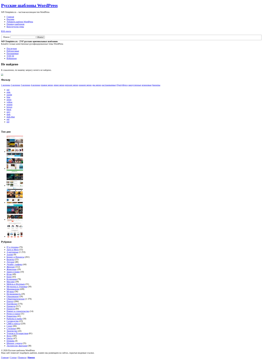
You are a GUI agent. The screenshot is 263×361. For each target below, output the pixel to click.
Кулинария (12, 279)
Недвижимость (14, 294)
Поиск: (6, 37)
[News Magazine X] (15, 151)
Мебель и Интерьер (16, 284)
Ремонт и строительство (18, 311)
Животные (12, 269)
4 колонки (35, 85)
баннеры (156, 85)
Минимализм (13, 289)
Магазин (11, 281)
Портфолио (12, 304)
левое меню (59, 85)
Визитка (10, 259)
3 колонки (25, 85)
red (8, 90)
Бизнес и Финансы (15, 257)
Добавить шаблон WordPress (20, 22)
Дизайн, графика (14, 264)
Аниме (10, 254)
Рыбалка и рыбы (14, 318)
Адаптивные (12, 252)
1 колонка (5, 85)
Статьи (13, 357)
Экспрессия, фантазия (17, 346)
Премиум (11, 306)
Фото (9, 336)
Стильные (11, 328)
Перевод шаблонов (15, 24)
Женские (11, 267)
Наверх (31, 357)
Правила (22, 357)
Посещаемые (13, 53)
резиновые (147, 85)
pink (8, 92)
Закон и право (13, 272)
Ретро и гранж (13, 314)
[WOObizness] (15, 236)
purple (9, 95)
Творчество (12, 331)
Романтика (12, 316)
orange (9, 104)
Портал (10, 301)
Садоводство (13, 321)
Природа (11, 309)
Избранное (12, 58)
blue (8, 97)
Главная (10, 17)
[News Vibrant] (15, 168)
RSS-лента (6, 31)
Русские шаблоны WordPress (29, 5)
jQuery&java (122, 85)
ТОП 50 (10, 56)
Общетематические (16, 299)
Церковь (10, 341)
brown (9, 107)
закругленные (134, 85)
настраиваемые (109, 85)
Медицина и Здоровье (17, 286)
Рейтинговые (13, 51)
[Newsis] (15, 202)
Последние (12, 48)
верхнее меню (71, 85)
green (9, 99)
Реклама (10, 19)
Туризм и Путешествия (17, 333)
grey (8, 112)
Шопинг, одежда (14, 343)
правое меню (47, 85)
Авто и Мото (13, 249)
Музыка (10, 291)
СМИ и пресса (13, 323)
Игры (9, 274)
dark (8, 114)
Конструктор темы (15, 26)
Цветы (10, 338)
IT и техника (12, 247)
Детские (10, 262)
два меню (96, 85)
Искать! (40, 37)
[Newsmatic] (15, 185)
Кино (9, 277)
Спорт (9, 326)
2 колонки (15, 85)
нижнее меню (85, 85)
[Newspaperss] (15, 219)
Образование (13, 296)
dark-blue (11, 117)
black (9, 109)
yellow (9, 102)
